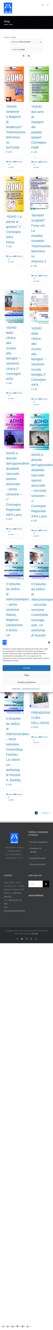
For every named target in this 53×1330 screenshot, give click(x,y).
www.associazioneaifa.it (14, 910)
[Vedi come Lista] (28, 55)
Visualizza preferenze (26, 682)
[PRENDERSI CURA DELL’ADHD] (39, 693)
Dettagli (19, 161)
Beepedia (34, 934)
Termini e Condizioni (39, 842)
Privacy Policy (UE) (37, 864)
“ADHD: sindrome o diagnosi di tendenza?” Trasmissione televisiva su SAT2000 (15, 127)
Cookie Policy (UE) (37, 858)
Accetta (26, 668)
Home (6, 24)
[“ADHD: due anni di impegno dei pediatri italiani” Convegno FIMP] (39, 84)
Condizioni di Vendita (35, 850)
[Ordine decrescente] (40, 41)
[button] (49, 642)
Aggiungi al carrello (11, 164)
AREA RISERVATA (35, 895)
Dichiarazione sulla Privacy (31, 688)
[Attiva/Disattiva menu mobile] (47, 5)
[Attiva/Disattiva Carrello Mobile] (42, 5)
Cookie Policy (16, 688)
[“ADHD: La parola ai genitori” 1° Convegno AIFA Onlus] (14, 194)
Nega (26, 675)
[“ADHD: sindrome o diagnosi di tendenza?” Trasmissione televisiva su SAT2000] (14, 84)
